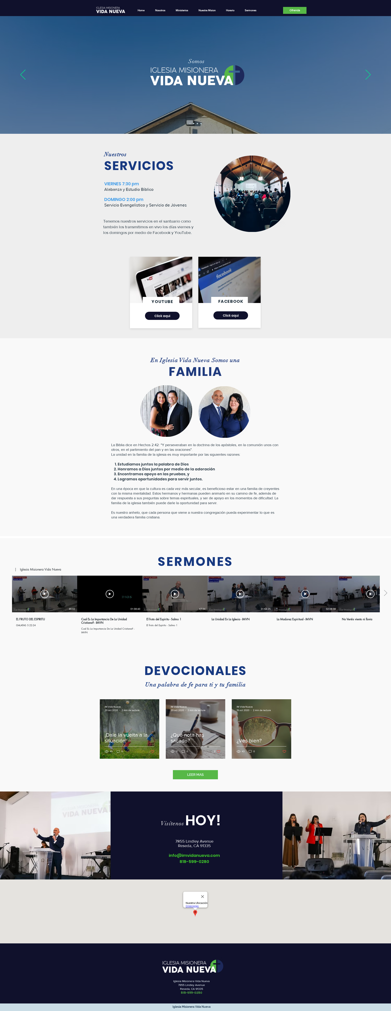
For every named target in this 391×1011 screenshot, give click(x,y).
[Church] (190, 123)
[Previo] (22, 75)
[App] (201, 123)
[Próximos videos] (385, 593)
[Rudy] (197, 123)
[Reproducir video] (45, 594)
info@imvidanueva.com (194, 855)
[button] (181, 10)
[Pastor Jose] (193, 123)
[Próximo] (368, 75)
